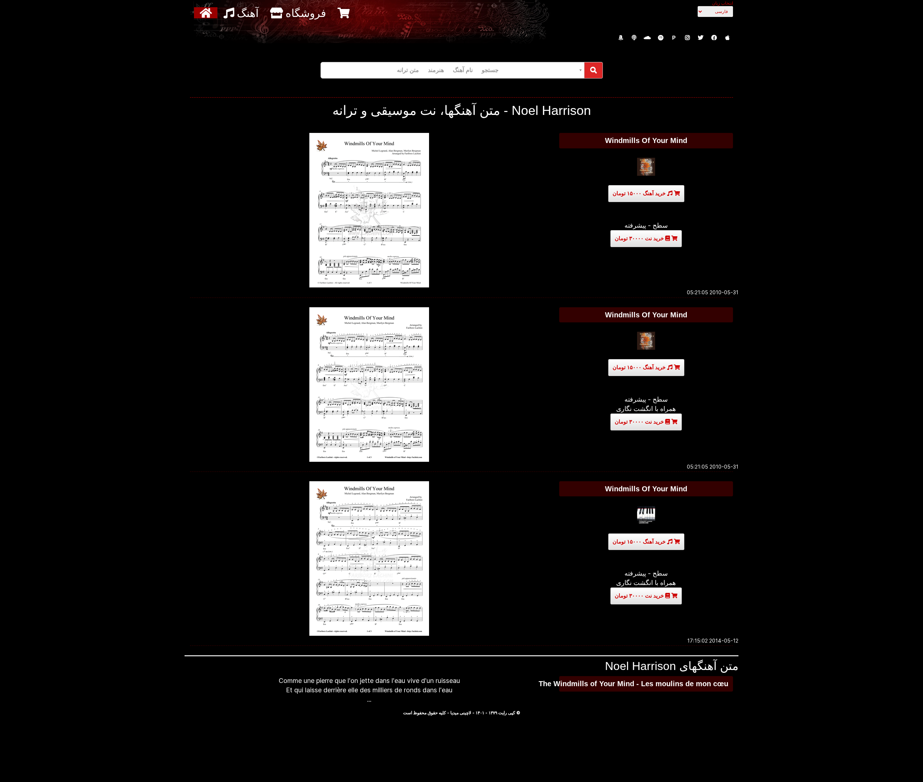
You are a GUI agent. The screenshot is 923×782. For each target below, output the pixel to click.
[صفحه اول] (206, 12)
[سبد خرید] (344, 12)
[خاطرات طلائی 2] (646, 167)
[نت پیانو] (646, 341)
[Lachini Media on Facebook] (713, 37)
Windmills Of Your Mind (646, 140)
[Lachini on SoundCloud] (647, 37)
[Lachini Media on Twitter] (700, 37)
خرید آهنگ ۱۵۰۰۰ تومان (640, 193)
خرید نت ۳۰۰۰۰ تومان (640, 238)
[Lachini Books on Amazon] (620, 37)
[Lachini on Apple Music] (727, 37)
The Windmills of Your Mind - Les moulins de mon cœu (643, 684)
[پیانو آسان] (646, 515)
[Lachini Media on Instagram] (687, 37)
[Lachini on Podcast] (633, 37)
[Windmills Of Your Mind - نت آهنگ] (369, 210)
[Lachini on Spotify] (660, 37)
